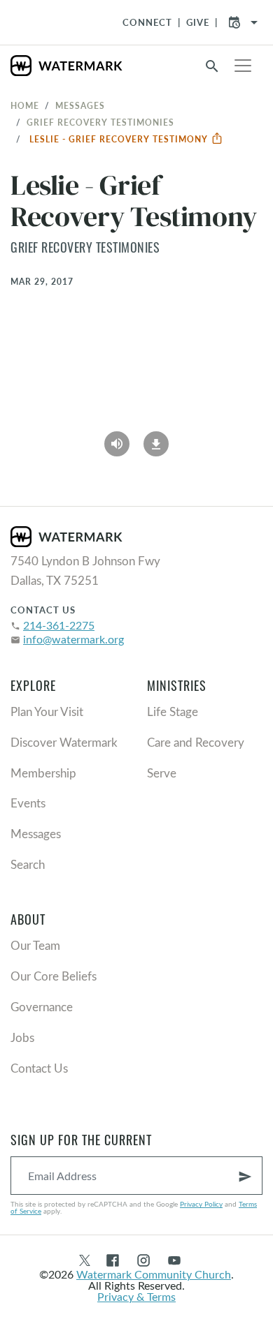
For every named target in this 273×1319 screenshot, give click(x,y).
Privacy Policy (201, 1204)
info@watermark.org (73, 639)
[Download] (156, 439)
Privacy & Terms (136, 1296)
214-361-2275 (58, 625)
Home (24, 105)
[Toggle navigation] (242, 66)
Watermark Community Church (153, 1274)
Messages (80, 105)
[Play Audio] (116, 439)
